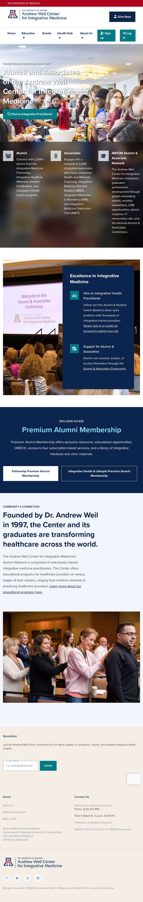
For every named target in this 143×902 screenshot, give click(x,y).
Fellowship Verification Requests (93, 822)
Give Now (124, 17)
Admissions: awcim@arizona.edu (93, 805)
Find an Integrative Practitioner (31, 114)
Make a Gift (9, 818)
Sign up (105, 35)
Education (28, 33)
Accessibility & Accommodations (21, 828)
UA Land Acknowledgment (18, 836)
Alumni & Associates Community (104, 369)
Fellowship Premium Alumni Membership (31, 473)
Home (11, 33)
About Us (86, 33)
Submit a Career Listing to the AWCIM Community (102, 829)
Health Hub (65, 33)
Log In (127, 35)
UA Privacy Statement (15, 839)
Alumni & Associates (14, 812)
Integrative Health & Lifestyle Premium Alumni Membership (99, 473)
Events (46, 33)
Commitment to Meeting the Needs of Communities (32, 832)
